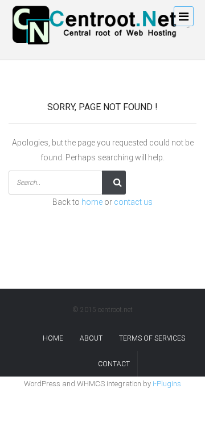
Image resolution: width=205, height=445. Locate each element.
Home (53, 338)
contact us (133, 202)
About (91, 338)
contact (114, 364)
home (91, 202)
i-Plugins (167, 383)
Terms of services (152, 338)
